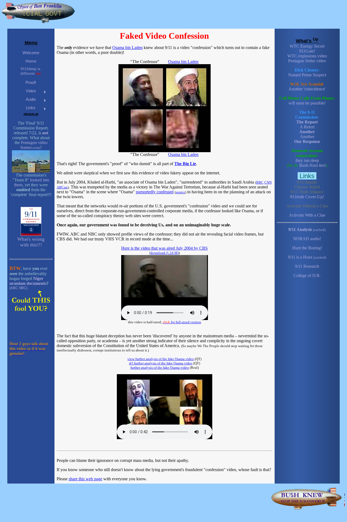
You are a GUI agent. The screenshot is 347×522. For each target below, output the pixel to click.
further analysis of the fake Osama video (159, 368)
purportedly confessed (155, 192)
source (180, 192)
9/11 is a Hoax (300, 257)
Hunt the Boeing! (307, 248)
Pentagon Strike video (307, 60)
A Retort (307, 127)
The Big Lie (185, 163)
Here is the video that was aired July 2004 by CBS (164, 248)
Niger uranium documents (27, 281)
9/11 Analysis (300, 229)
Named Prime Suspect (307, 75)
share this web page (85, 479)
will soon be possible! (307, 103)
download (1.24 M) (164, 253)
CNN (36, 147)
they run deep (307, 160)
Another (307, 131)
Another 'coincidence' (307, 89)
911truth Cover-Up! (307, 196)
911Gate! (307, 51)
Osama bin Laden (127, 47)
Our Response (307, 141)
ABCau (62, 187)
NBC (22, 288)
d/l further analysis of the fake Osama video (160, 363)
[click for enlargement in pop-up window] (164, 150)
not (45, 132)
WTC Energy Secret (307, 46)
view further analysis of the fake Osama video (160, 359)
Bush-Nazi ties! (312, 165)
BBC (260, 182)
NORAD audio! (307, 238)
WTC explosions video (307, 56)
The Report (307, 122)
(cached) (319, 230)
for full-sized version (182, 322)
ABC (14, 288)
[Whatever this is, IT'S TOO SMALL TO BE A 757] (31, 171)
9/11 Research (307, 266)
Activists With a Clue (307, 215)
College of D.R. (307, 275)
